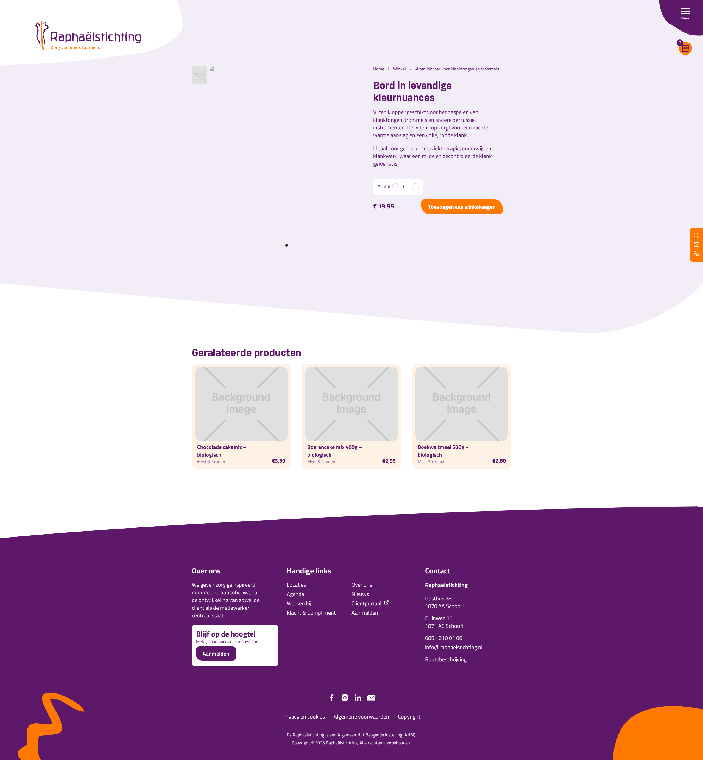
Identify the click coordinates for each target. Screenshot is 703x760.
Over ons (362, 585)
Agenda (295, 594)
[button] (685, 14)
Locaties (296, 585)
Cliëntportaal (366, 603)
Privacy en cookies (303, 717)
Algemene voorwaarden (361, 717)
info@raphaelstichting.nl (453, 647)
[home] (88, 36)
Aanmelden (216, 653)
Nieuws (360, 594)
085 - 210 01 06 (443, 638)
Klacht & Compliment (311, 613)
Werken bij (299, 603)
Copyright (409, 717)
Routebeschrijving (446, 659)
